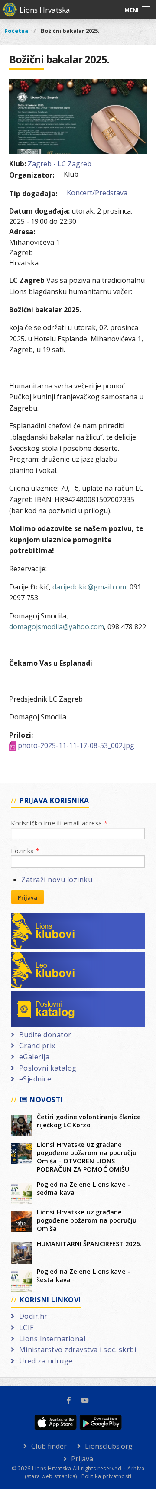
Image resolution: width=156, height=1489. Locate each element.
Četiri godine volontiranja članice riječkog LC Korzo (89, 1121)
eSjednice (35, 1079)
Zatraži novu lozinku (56, 879)
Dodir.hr (33, 1316)
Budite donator (45, 1034)
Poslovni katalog (48, 995)
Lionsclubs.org (109, 1446)
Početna (16, 31)
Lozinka (25, 851)
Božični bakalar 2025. (70, 31)
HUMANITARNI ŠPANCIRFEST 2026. (89, 1244)
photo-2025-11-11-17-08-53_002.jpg (76, 745)
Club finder (49, 1446)
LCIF (26, 1327)
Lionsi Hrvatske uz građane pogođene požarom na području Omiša (86, 1220)
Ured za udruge (46, 1361)
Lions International (52, 1338)
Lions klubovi (42, 918)
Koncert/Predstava (97, 192)
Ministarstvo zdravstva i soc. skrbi (77, 1349)
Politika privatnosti (106, 1476)
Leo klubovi (39, 956)
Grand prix (37, 1045)
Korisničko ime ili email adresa (59, 823)
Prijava (27, 897)
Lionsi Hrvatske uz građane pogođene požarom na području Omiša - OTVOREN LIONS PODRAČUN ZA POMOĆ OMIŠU (86, 1156)
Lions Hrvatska (45, 10)
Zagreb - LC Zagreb (59, 163)
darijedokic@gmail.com (89, 587)
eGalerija (34, 1057)
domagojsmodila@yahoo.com (56, 626)
